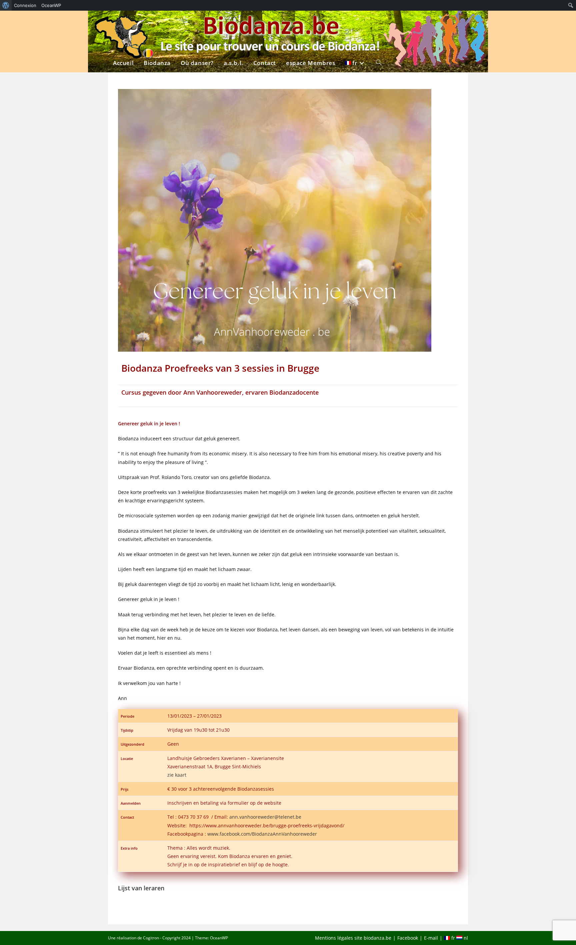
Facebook (407, 938)
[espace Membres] (310, 22)
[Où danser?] (197, 22)
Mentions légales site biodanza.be (353, 938)
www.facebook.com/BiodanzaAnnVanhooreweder (262, 834)
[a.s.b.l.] (233, 22)
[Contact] (264, 22)
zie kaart (176, 775)
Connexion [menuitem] (25, 5)
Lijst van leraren (141, 888)
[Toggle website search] (379, 22)
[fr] (355, 22)
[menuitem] (6, 5)
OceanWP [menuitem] (51, 5)
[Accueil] (123, 22)
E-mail (431, 938)
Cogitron (151, 938)
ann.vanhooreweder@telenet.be (265, 817)
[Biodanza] (157, 22)
